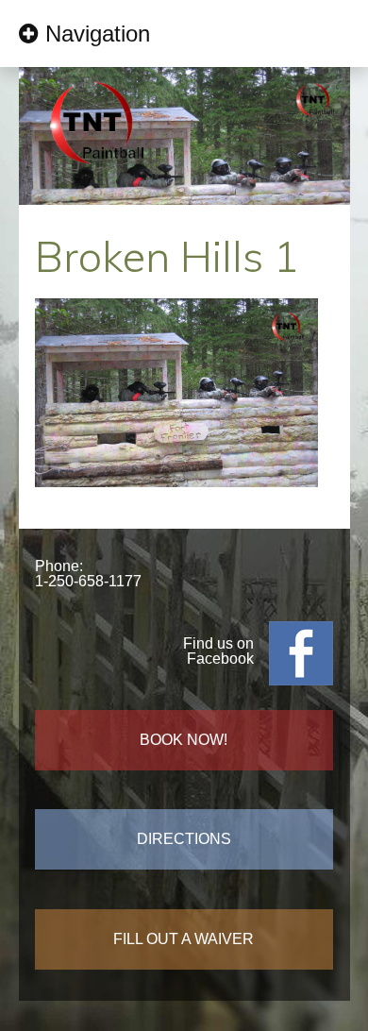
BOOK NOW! (183, 740)
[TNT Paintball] (96, 173)
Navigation (97, 33)
